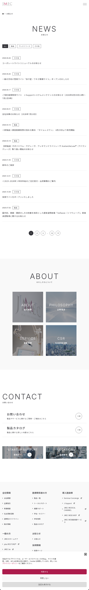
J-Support (68, 503)
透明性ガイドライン (11, 519)
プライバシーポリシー (10, 563)
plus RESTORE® (10, 544)
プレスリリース (24, 46)
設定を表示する (44, 584)
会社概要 (7, 498)
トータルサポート (40, 503)
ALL (5, 46)
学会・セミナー (39, 513)
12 (52, 233)
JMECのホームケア (11, 539)
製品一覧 (37, 498)
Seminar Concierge (71, 498)
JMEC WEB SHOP (70, 515)
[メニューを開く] (85, 4)
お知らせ (37, 539)
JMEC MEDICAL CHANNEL (69, 509)
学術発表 (37, 519)
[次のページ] (58, 233)
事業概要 (7, 508)
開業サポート (39, 508)
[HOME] (3, 14)
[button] (85, 554)
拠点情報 (7, 524)
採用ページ (38, 550)
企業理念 (7, 503)
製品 (12, 46)
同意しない (44, 578)
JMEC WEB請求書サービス (73, 521)
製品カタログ (39, 524)
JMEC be (7, 549)
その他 (37, 46)
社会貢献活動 (9, 513)
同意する (44, 572)
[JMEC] (7, 4)
